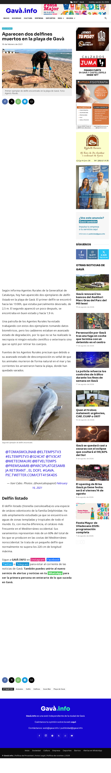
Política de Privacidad (24, 756)
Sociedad (16, 18)
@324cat (37, 456)
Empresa (39, 18)
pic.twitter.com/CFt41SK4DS (31, 474)
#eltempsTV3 (17, 456)
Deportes (50, 18)
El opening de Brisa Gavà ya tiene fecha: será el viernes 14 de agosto (89, 489)
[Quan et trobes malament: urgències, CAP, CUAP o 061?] (92, 398)
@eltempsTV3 (49, 451)
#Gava (48, 470)
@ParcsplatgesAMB (47, 465)
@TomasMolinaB (20, 451)
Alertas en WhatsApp (92, 750)
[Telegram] (25, 101)
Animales (19, 689)
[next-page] (82, 542)
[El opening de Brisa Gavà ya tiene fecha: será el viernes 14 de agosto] (92, 473)
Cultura (28, 18)
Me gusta (81, 250)
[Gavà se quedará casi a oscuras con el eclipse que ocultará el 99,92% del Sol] (92, 434)
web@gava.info (51, 728)
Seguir (92, 250)
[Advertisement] (37, 243)
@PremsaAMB (17, 465)
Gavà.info (8, 756)
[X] (11, 101)
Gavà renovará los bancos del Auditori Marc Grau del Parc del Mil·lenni (91, 298)
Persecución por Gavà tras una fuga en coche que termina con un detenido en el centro (91, 337)
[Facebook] (5, 101)
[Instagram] (46, 735)
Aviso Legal (40, 756)
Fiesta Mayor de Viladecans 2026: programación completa (87, 527)
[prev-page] (78, 542)
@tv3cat (53, 456)
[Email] (31, 101)
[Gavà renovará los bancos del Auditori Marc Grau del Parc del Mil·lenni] (92, 282)
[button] (105, 18)
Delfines (37, 689)
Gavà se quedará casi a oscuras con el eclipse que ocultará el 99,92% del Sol (91, 450)
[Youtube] (72, 736)
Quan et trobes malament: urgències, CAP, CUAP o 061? (90, 413)
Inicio (6, 18)
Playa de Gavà (59, 689)
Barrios (77, 750)
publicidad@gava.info (71, 728)
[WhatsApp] (18, 101)
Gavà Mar (47, 689)
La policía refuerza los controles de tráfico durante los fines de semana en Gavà (91, 376)
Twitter (7, 564)
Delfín (28, 689)
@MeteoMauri (18, 461)
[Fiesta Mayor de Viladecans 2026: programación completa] (92, 511)
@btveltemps (44, 461)
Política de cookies (55, 756)
